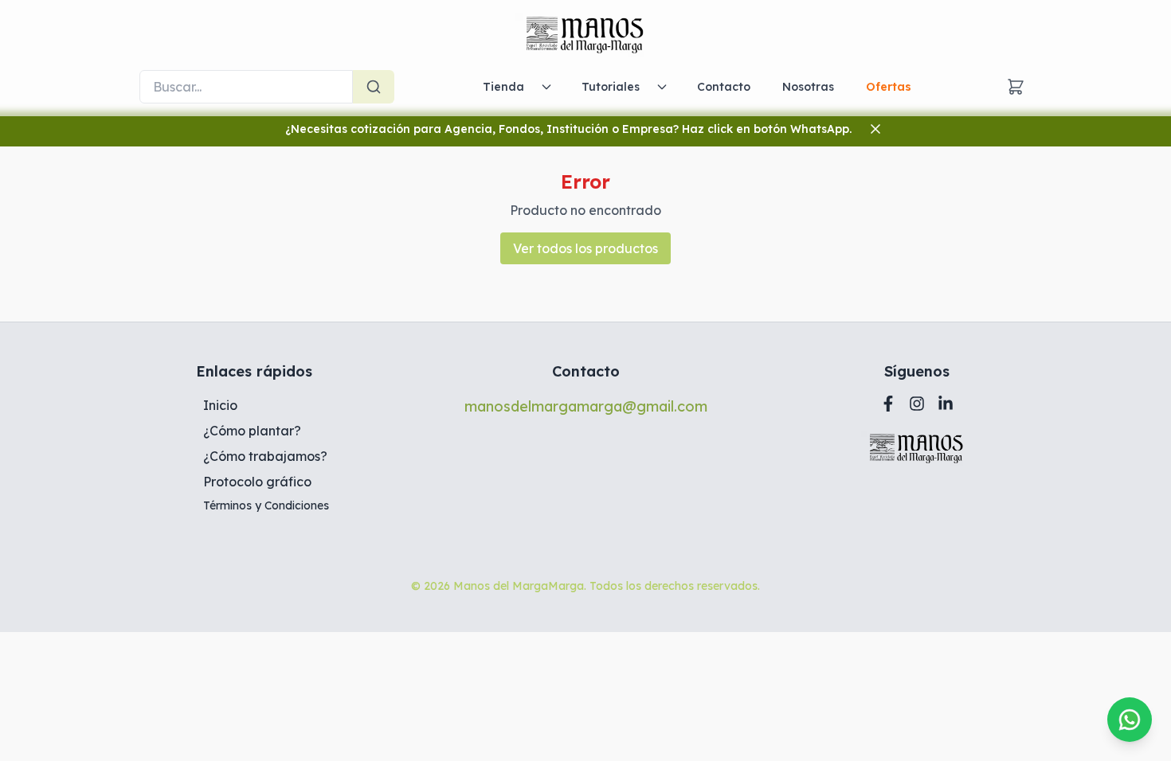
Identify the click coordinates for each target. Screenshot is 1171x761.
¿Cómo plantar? (252, 431)
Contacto (723, 87)
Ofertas (888, 87)
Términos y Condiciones (266, 505)
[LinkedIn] (946, 404)
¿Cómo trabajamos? (265, 456)
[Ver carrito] (1016, 87)
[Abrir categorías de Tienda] (546, 87)
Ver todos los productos (585, 248)
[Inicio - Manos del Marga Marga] (585, 35)
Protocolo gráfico (257, 482)
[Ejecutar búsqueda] (373, 86)
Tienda (503, 87)
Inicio (220, 405)
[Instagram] (917, 404)
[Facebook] (888, 404)
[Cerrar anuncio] (875, 129)
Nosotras (808, 87)
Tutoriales (611, 87)
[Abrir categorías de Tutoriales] (662, 87)
